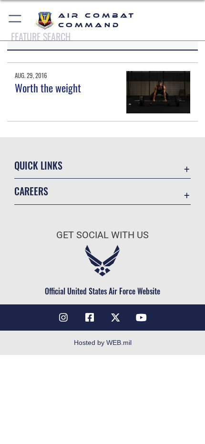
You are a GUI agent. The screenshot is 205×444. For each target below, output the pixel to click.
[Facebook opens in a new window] (89, 318)
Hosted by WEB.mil (103, 342)
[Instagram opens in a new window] (63, 318)
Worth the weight (48, 87)
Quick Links (38, 165)
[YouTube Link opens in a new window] (141, 318)
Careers (31, 191)
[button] (15, 20)
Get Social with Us (102, 235)
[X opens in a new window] (115, 318)
